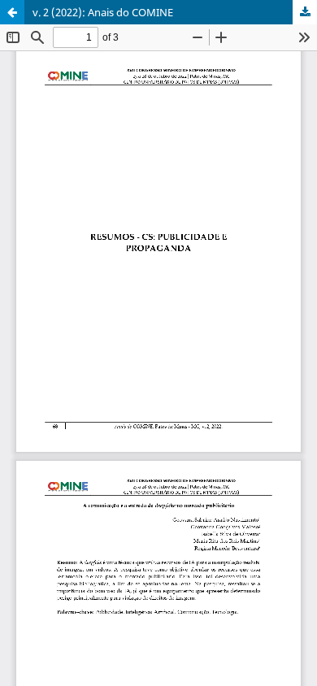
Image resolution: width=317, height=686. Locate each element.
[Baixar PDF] (305, 12)
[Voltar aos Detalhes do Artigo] (12, 12)
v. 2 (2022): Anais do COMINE (103, 12)
